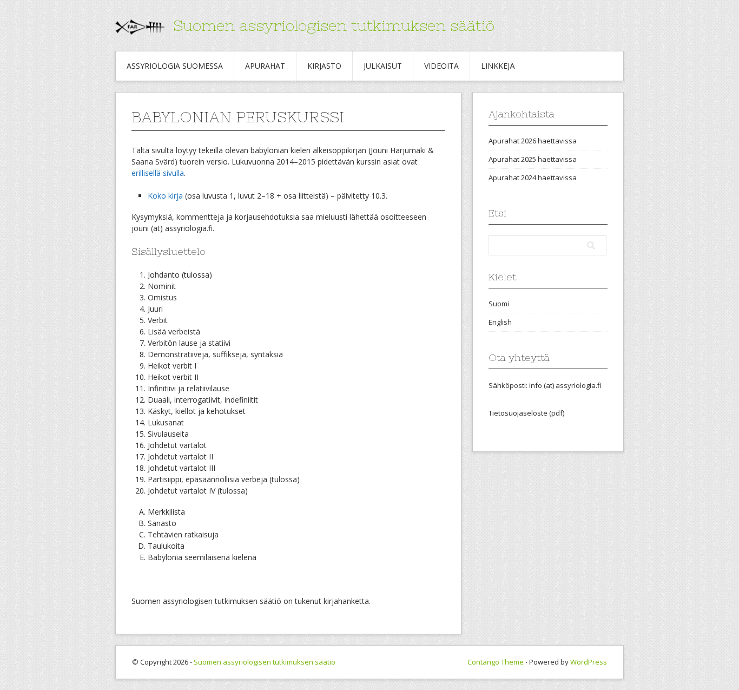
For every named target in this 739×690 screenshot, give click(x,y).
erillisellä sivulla (157, 173)
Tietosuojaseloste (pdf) (526, 413)
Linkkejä (498, 66)
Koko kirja (165, 195)
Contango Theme (495, 662)
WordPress (588, 662)
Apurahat (265, 66)
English (500, 322)
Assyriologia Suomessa (175, 66)
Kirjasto (324, 66)
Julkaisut (383, 66)
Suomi (499, 303)
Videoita (441, 66)
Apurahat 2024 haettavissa (533, 177)
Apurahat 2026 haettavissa (533, 141)
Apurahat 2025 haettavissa (533, 159)
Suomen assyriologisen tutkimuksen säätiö (333, 25)
